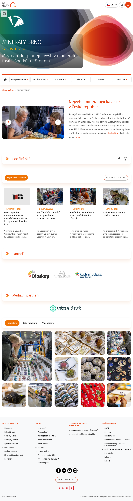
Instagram (64, 470)
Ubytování (42, 428)
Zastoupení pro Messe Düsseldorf (84, 430)
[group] (16, 177)
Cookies (107, 432)
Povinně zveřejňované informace (117, 450)
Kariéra (107, 461)
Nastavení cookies (9, 497)
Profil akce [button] (121, 79)
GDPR (106, 428)
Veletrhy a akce (10, 436)
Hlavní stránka (8, 90)
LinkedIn (75, 470)
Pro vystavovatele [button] (18, 79)
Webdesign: (121, 497)
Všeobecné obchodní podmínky (116, 440)
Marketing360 (43, 463)
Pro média (108, 453)
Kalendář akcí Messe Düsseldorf (83, 434)
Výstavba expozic (11, 444)
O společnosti (9, 447)
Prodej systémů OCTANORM (48, 459)
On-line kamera (10, 451)
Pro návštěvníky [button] (39, 79)
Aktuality (81, 79)
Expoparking (43, 432)
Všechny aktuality (115, 178)
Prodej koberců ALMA (46, 455)
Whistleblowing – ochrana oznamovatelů (114, 445)
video (77, 137)
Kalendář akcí (9, 432)
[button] (111, 5)
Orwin (128, 497)
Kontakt (101, 79)
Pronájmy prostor (11, 440)
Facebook (58, 470)
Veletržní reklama (45, 440)
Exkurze (107, 457)
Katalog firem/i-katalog (47, 436)
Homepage (8, 428)
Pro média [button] (59, 79)
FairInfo (41, 447)
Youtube (69, 470)
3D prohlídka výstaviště (13, 455)
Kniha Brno (113, 133)
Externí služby (43, 451)
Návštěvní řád (109, 436)
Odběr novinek (65, 480)
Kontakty (8, 459)
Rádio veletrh (43, 444)
